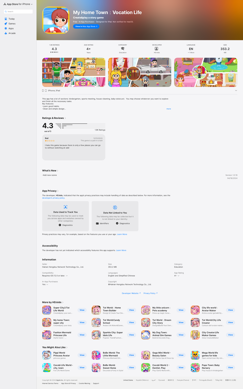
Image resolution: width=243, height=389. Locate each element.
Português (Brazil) (205, 380)
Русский (161, 380)
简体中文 (171, 380)
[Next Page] (240, 72)
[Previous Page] (39, 72)
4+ (175, 275)
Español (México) (142, 380)
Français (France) (183, 380)
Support (96, 383)
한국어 (194, 380)
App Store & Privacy (68, 383)
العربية (154, 380)
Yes (43, 284)
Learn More (122, 234)
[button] (18, 19)
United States (128, 380)
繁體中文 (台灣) (230, 380)
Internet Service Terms (50, 383)
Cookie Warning (84, 383)
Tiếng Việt (218, 380)
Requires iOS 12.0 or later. (53, 275)
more (168, 109)
